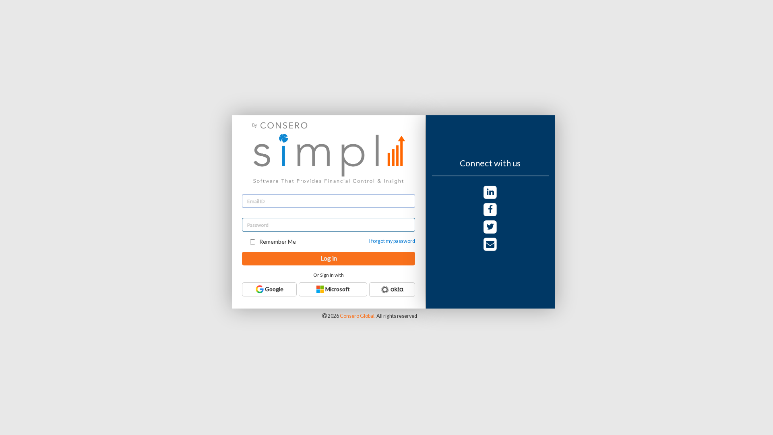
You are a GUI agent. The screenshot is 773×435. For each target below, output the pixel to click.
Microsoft (337, 289)
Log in (328, 258)
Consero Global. (358, 316)
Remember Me (277, 241)
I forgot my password (392, 241)
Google (273, 289)
